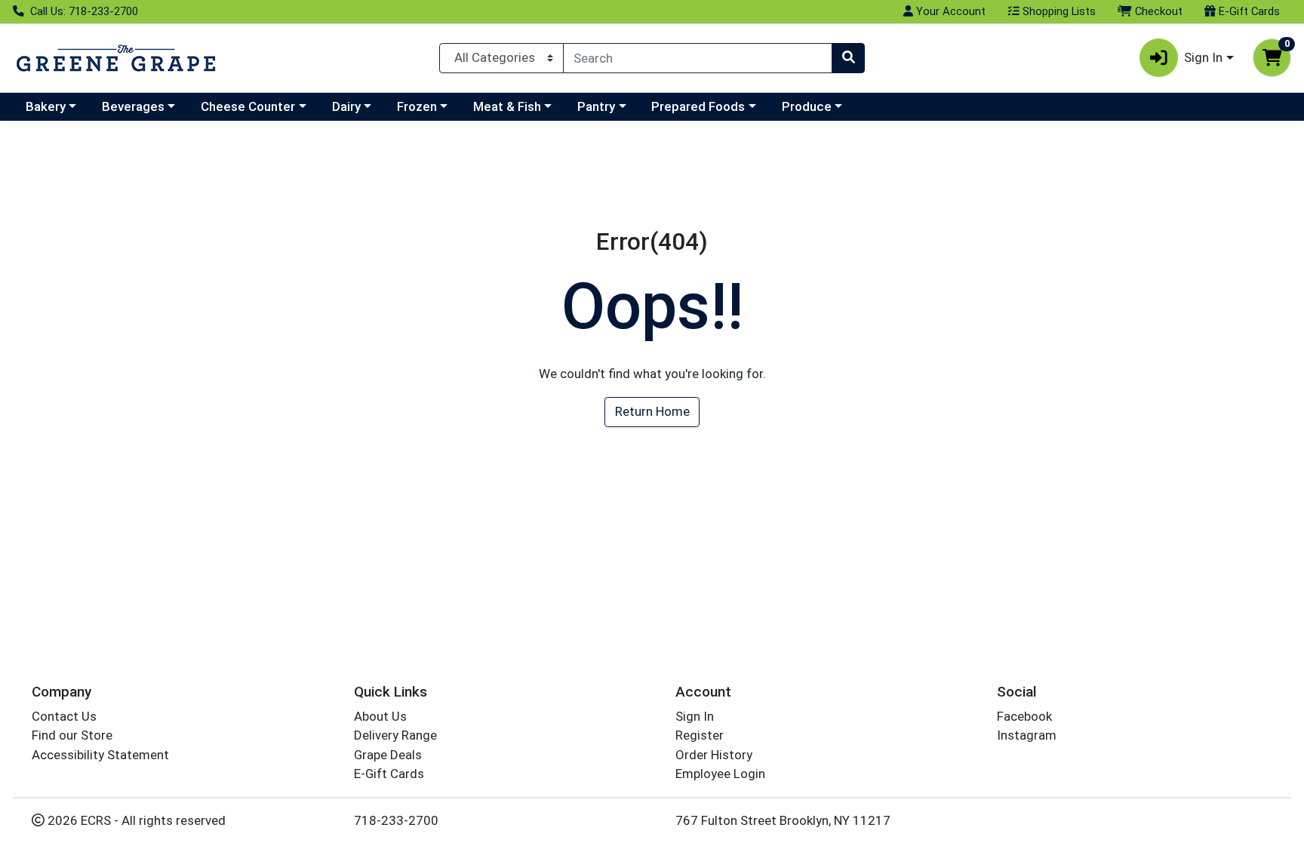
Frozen (417, 106)
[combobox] (697, 58)
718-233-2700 (396, 820)
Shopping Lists (1058, 11)
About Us (380, 716)
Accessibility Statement (100, 754)
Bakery (46, 106)
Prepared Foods (698, 106)
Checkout (1157, 11)
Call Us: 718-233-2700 (82, 11)
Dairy (346, 106)
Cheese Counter (248, 106)
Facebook (1024, 716)
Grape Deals (388, 754)
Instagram (1026, 735)
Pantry (596, 106)
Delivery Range (395, 735)
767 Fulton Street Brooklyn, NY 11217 (782, 820)
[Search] (848, 58)
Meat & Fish (507, 106)
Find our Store (72, 735)
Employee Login (720, 773)
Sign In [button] (1203, 57)
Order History (713, 754)
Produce (807, 106)
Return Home (652, 411)
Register (699, 735)
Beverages (133, 106)
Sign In (694, 716)
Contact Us (64, 716)
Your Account (949, 11)
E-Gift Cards (1248, 11)
